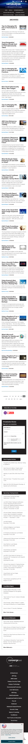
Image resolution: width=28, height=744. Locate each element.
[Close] (21, 724)
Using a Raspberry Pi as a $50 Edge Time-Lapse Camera (10, 357)
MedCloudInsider (14, 695)
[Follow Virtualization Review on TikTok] (17, 1)
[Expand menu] (26, 2)
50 (14, 399)
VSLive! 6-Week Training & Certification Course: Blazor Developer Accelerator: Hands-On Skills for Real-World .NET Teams (14, 514)
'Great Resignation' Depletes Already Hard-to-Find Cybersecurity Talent (9, 45)
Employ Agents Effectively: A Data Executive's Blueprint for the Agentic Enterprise (12, 591)
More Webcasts (7, 647)
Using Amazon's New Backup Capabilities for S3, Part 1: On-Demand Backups (9, 299)
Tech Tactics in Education (14, 717)
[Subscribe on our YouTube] (8, 414)
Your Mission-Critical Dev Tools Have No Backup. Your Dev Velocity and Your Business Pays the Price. (13, 641)
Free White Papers (9, 586)
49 (11, 399)
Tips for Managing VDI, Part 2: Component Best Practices (10, 70)
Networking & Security (20, 12)
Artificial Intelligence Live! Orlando (11, 527)
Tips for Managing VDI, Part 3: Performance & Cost (9, 27)
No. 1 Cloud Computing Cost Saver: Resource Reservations (9, 375)
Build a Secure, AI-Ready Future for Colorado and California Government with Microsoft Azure (14, 629)
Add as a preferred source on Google (14, 7)
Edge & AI (10, 10)
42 (12, 396)
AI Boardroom (14, 673)
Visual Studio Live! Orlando (10, 549)
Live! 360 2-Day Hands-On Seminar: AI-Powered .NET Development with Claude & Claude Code (14, 557)
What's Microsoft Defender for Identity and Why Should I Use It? (10, 336)
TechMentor (14, 715)
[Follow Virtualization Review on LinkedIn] (13, 1)
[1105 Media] (14, 666)
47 (6, 399)
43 (15, 396)
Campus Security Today (14, 681)
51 (17, 399)
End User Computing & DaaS (8, 12)
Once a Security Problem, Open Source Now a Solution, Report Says (10, 264)
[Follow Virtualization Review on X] (15, 1)
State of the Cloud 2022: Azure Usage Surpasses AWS (10, 211)
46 (24, 396)
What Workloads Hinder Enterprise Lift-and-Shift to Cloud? (10, 160)
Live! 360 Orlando (7, 521)
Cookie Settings (11, 737)
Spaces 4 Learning (14, 712)
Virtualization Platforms (8, 14)
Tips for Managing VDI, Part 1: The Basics (9, 105)
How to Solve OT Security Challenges (12, 608)
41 (10, 396)
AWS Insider (14, 678)
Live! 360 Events (14, 689)
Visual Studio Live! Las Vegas (10, 573)
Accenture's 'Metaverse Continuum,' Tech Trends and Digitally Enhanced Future (10, 140)
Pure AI (14, 701)
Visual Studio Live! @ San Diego (11, 496)
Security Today (14, 709)
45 (21, 396)
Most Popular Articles (10, 459)
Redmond (14, 703)
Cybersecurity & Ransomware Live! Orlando (14, 538)
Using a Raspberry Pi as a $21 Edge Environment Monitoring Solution (10, 318)
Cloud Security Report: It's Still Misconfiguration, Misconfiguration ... (10, 195)
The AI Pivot (14, 720)
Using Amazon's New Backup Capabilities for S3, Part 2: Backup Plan (9, 282)
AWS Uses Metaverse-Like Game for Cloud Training (9, 122)
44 (18, 396)
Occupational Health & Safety (14, 698)
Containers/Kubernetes (18, 10)
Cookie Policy (8, 734)
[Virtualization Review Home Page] (14, 4)
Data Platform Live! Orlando (10, 544)
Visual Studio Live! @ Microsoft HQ (12, 579)
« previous (5, 396)
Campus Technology (14, 684)
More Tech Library (8, 612)
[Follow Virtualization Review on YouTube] (21, 1)
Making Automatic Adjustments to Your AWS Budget (9, 247)
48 (9, 399)
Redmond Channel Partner (14, 706)
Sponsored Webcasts (9, 618)
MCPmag (14, 692)
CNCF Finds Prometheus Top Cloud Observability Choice (10, 227)
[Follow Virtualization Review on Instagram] (19, 1)
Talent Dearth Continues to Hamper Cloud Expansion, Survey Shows (10, 177)
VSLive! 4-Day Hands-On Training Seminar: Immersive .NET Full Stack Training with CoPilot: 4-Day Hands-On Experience (13, 566)
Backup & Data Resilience (20, 14)
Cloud (6, 10)
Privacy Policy (13, 436)
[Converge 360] (14, 660)
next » (21, 399)
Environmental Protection (14, 687)
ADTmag (14, 676)
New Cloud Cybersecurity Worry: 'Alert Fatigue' (10, 87)
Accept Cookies (11, 741)
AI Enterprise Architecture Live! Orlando (13, 532)
